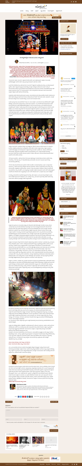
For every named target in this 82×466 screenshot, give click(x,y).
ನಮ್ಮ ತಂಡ (48, 464)
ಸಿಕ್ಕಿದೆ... (63, 146)
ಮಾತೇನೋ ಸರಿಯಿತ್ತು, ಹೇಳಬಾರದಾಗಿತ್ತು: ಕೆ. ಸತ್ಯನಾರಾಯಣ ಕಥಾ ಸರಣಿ (69, 223)
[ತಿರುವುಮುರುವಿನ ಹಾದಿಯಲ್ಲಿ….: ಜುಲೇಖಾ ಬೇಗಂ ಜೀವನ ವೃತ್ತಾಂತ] (61, 229)
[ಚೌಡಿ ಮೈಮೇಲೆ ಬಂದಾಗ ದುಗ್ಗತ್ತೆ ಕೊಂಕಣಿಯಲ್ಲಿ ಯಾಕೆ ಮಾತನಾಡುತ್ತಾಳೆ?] (25, 440)
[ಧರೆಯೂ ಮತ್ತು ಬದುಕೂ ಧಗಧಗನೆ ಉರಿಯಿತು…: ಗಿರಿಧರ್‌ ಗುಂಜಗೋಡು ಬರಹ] (12, 440)
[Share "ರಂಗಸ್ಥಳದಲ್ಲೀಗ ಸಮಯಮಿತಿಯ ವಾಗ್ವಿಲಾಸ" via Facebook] (18, 397)
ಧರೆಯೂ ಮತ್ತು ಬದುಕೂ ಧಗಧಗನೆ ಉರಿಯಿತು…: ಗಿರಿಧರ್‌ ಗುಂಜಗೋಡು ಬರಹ (12, 446)
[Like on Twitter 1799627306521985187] (65, 93)
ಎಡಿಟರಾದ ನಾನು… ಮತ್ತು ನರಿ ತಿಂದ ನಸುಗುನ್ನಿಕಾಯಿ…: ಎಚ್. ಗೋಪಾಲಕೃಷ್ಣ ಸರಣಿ (69, 242)
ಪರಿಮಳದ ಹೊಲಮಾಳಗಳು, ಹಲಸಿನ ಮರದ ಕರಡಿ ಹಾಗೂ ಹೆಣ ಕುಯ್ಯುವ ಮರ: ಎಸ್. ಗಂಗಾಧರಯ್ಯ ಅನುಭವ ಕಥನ (69, 236)
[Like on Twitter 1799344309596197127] (65, 108)
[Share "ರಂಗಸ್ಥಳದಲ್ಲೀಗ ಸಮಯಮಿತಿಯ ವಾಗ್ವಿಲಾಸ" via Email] (30, 397)
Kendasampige (66, 84)
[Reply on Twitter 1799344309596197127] (61, 108)
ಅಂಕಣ (21, 11)
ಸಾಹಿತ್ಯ (27, 11)
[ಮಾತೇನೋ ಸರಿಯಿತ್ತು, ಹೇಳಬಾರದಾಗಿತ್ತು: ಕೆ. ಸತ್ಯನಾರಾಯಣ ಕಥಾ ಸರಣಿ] (61, 223)
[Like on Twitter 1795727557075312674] (65, 132)
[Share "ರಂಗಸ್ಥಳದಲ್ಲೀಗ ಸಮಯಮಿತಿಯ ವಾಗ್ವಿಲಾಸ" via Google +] (23, 397)
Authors (58, 464)
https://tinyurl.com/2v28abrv (66, 106)
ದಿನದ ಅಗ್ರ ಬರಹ (70, 219)
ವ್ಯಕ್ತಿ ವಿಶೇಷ (43, 11)
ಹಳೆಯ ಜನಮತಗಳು (64, 153)
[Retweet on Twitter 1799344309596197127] (63, 108)
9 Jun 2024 (72, 84)
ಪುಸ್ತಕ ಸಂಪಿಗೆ (59, 11)
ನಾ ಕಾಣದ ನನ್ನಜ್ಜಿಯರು (35, 445)
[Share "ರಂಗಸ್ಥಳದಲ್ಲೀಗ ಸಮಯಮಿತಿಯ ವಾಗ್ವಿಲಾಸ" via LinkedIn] (27, 397)
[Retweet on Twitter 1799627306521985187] (63, 93)
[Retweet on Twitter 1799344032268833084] (63, 121)
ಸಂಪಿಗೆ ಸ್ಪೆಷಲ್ (51, 11)
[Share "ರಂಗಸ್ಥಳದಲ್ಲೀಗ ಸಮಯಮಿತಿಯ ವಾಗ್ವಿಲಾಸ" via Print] (32, 397)
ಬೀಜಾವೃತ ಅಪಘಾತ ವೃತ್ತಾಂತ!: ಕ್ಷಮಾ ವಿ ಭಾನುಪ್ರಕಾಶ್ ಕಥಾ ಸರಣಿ (67, 35)
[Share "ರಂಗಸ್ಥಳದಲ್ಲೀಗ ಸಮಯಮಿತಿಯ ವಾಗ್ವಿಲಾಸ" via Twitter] (21, 397)
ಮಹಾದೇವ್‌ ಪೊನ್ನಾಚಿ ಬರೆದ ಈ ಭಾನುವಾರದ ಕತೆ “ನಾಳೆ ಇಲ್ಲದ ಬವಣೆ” (24, 2)
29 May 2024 (72, 124)
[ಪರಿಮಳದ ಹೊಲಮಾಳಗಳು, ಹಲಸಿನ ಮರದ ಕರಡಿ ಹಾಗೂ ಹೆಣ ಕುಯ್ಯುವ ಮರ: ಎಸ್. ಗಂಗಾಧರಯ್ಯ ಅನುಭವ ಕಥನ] (61, 235)
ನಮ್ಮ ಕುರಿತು (42, 464)
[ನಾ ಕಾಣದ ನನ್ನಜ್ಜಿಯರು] (38, 440)
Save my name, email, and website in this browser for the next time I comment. (26, 422)
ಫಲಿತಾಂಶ (67, 151)
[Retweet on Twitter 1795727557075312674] (63, 132)
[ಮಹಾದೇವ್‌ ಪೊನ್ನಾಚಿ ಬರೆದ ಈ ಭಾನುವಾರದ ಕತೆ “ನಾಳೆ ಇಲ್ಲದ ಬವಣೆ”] (61, 217)
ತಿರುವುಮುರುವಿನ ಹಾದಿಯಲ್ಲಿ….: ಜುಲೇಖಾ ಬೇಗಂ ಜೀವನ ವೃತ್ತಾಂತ (69, 229)
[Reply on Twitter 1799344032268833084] (61, 121)
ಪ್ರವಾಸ (36, 11)
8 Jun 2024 (72, 96)
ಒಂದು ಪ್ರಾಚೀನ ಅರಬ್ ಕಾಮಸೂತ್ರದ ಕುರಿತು (51, 446)
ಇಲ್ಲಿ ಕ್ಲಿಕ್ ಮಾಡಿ (63, 163)
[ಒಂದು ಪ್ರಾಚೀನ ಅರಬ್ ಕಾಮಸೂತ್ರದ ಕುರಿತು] (51, 440)
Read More (68, 194)
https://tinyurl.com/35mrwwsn (66, 119)
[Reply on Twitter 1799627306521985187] (61, 93)
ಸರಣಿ (32, 11)
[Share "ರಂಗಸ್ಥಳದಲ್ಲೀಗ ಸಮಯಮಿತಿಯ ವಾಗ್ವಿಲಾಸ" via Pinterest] (25, 397)
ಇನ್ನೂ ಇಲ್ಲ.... (64, 148)
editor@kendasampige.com (65, 49)
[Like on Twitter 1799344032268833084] (65, 121)
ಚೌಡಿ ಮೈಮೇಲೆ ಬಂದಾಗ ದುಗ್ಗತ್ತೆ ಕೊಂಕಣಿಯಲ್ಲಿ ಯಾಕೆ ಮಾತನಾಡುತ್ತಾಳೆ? (24, 446)
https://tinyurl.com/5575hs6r (66, 91)
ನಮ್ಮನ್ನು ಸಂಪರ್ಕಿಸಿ (65, 464)
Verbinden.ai (24, 464)
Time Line (53, 464)
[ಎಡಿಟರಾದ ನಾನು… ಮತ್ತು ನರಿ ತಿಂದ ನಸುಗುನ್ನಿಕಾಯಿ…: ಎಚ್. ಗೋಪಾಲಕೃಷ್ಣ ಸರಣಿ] (61, 242)
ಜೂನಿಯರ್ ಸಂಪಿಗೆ (64, 39)
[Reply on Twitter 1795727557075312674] (61, 132)
